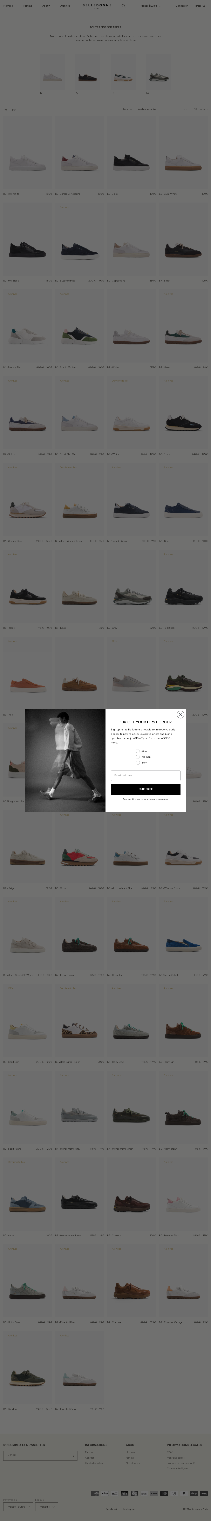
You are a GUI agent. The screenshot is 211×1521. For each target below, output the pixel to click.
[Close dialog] (180, 714)
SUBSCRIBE (146, 789)
